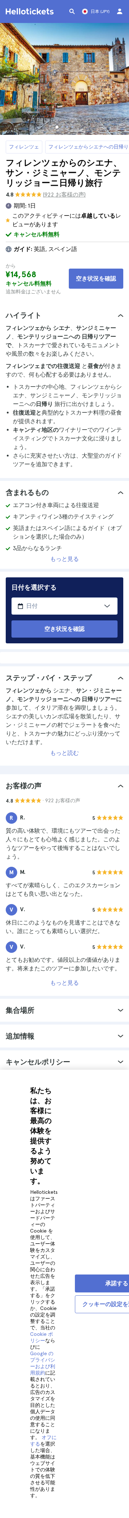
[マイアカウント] (119, 11)
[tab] (64, 315)
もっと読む (64, 752)
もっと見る (64, 558)
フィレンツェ (24, 147)
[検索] (72, 11)
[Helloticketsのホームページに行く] (31, 11)
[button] (64, 315)
